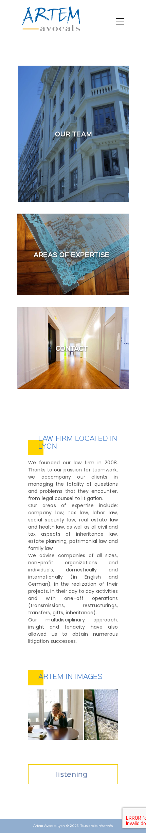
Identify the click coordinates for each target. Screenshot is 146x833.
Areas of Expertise (72, 254)
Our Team (73, 134)
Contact (72, 348)
